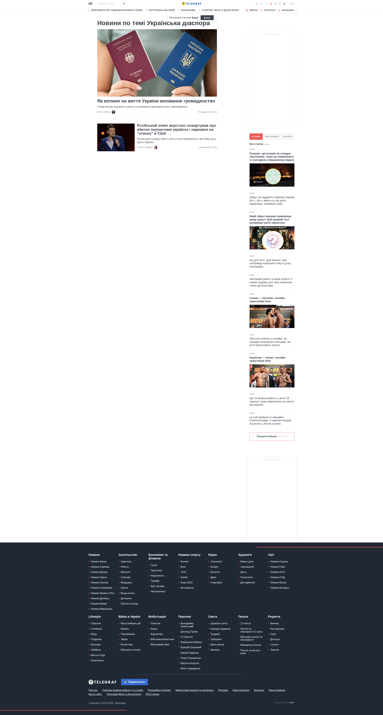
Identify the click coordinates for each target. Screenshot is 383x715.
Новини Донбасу (100, 598)
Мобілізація (157, 616)
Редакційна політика (159, 690)
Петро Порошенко (191, 658)
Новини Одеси (99, 577)
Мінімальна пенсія (250, 645)
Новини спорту (189, 554)
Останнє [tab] (256, 137)
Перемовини (128, 634)
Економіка (288, 10)
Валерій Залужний (191, 647)
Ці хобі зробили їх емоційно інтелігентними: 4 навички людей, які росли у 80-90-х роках (271, 420)
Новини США (277, 567)
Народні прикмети (221, 629)
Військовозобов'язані (162, 639)
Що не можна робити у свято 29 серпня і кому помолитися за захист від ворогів (272, 401)
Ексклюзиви (188, 10)
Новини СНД (277, 577)
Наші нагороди (241, 690)
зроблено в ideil (284, 703)
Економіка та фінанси (158, 556)
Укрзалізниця (158, 591)
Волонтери (127, 644)
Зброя (124, 639)
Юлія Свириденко (190, 668)
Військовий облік (160, 644)
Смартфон (216, 582)
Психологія (246, 577)
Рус (292, 3)
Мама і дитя (247, 561)
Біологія (215, 572)
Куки (194, 17)
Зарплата (126, 561)
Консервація (277, 629)
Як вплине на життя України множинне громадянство (156, 100)
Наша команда (277, 690)
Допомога (126, 598)
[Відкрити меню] (90, 3)
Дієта (243, 572)
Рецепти (274, 616)
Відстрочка (157, 634)
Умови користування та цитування (194, 690)
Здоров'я (245, 554)
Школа (124, 587)
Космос (215, 567)
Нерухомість (158, 575)
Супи (273, 634)
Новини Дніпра (99, 572)
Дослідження (247, 582)
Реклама (223, 690)
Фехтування (187, 587)
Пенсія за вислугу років (250, 651)
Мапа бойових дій (130, 623)
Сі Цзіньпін (187, 637)
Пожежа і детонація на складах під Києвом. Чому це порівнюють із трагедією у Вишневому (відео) (272, 156)
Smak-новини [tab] (272, 137)
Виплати (125, 572)
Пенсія (243, 616)
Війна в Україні (129, 616)
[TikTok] (284, 3)
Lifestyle (95, 616)
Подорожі (96, 639)
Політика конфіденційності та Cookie (122, 690)
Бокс (183, 567)
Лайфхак (96, 650)
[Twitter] (275, 4)
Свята (212, 616)
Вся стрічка (256, 144)
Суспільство (127, 554)
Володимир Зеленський (187, 625)
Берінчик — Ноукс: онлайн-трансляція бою (268, 359)
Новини (94, 554)
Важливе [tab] (287, 137)
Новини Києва (99, 561)
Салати (274, 644)
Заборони (216, 639)
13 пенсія (245, 623)
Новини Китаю (278, 582)
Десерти (275, 639)
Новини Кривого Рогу (102, 593)
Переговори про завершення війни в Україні (117, 10)
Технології (216, 561)
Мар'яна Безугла (190, 663)
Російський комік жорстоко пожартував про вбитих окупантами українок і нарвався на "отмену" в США (176, 129)
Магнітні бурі (98, 655)
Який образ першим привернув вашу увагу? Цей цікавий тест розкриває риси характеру (270, 219)
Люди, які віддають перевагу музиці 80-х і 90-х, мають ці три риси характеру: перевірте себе (272, 200)
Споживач (96, 629)
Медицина (126, 582)
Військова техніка (130, 650)
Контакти (259, 690)
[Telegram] (266, 3)
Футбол (185, 561)
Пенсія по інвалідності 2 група (251, 630)
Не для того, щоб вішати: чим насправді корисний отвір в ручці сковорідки (270, 263)
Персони (184, 616)
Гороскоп (269, 10)
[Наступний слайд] (296, 10)
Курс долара (157, 586)
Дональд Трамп (189, 631)
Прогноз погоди (129, 603)
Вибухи (125, 629)
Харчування (247, 567)
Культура (96, 644)
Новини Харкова (100, 567)
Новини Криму (99, 603)
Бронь (154, 629)
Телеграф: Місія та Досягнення (124, 694)
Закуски (274, 650)
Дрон (213, 577)
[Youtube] (271, 3)
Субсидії (125, 577)
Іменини (215, 650)
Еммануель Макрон (191, 642)
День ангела (217, 644)
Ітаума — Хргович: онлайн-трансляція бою (268, 300)
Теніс (183, 572)
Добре (207, 17)
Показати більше (267, 436)
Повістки (155, 623)
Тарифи (155, 581)
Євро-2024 (187, 582)
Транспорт (156, 570)
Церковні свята (219, 623)
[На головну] (191, 3)
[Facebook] (256, 3)
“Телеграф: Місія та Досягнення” (220, 10)
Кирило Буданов (190, 652)
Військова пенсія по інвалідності (251, 638)
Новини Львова (99, 582)
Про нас (93, 690)
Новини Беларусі (279, 587)
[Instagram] (280, 3)
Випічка (274, 623)
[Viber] (261, 3)
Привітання (97, 660)
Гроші (154, 565)
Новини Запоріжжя (101, 587)
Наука (212, 554)
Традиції (215, 634)
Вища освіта (127, 593)
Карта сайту (95, 694)
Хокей (184, 577)
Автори (253, 10)
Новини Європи (279, 561)
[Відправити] (124, 3)
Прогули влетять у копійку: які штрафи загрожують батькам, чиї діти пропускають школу (270, 342)
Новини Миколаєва (101, 609)
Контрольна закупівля (162, 10)
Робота (125, 567)
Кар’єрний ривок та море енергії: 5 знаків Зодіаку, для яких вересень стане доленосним (271, 282)
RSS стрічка (152, 694)
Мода (94, 634)
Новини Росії (277, 572)
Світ (271, 554)
